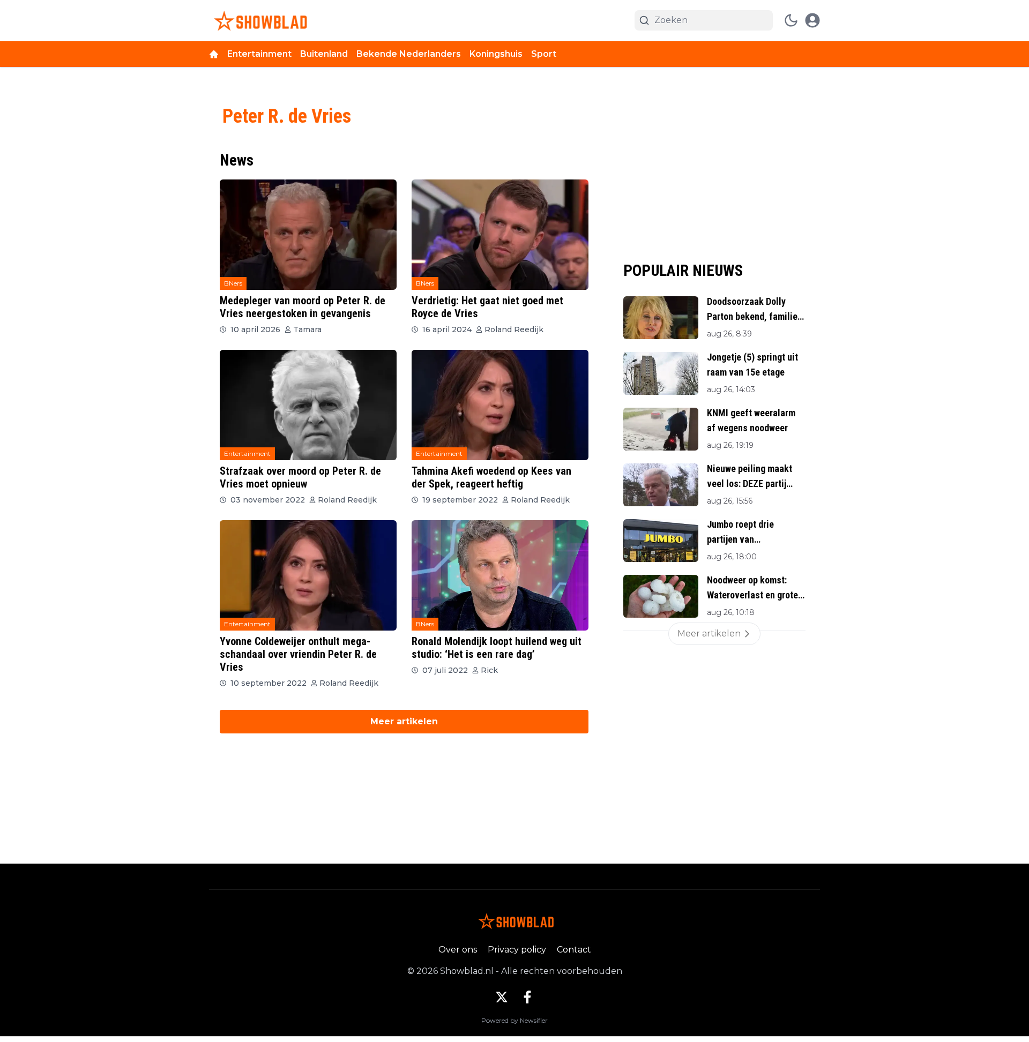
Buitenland (324, 54)
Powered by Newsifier (514, 1020)
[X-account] (501, 997)
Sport (543, 54)
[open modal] (812, 20)
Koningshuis (496, 54)
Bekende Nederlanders (408, 54)
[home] (214, 54)
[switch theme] (791, 20)
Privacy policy (517, 949)
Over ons (457, 949)
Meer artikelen (404, 721)
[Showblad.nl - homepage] (258, 21)
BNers (233, 283)
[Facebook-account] (527, 997)
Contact (574, 949)
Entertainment (259, 54)
